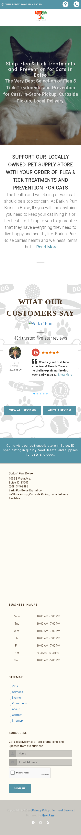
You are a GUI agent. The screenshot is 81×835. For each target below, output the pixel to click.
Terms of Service (62, 810)
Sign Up (20, 788)
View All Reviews (22, 410)
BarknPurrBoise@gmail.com (26, 490)
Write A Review (59, 410)
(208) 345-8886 (18, 486)
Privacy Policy (41, 810)
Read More (47, 246)
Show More (65, 374)
